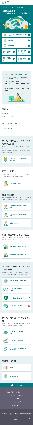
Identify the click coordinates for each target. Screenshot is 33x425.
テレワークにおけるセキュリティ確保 (18, 289)
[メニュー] (30, 2)
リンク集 (16, 399)
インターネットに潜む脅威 (17, 340)
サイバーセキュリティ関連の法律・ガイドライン (18, 348)
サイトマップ (16, 402)
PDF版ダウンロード (15, 376)
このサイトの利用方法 (16, 395)
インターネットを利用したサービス (18, 332)
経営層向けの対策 (14, 223)
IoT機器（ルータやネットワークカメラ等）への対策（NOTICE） (15, 297)
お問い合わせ (16, 405)
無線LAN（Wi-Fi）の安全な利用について (18, 281)
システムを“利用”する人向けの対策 (18, 206)
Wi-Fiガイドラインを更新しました (12, 123)
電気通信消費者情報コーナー (16, 392)
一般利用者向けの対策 (15, 183)
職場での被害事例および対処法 (18, 255)
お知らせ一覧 (8, 128)
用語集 (11, 368)
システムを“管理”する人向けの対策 (18, 214)
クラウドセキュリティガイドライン (14, 305)
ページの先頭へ (18, 385)
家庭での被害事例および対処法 (18, 246)
